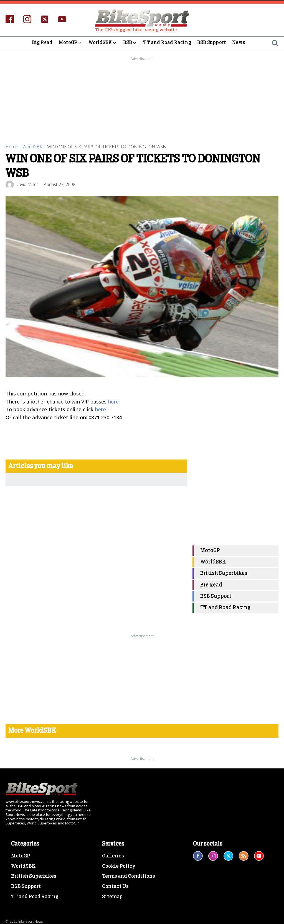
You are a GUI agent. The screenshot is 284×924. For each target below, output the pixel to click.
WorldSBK (100, 42)
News (238, 42)
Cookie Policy (118, 866)
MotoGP (68, 42)
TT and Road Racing (167, 42)
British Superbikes (223, 573)
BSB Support (211, 42)
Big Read (42, 42)
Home (12, 147)
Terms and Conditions (128, 876)
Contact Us (115, 886)
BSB (127, 42)
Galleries (113, 856)
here (113, 401)
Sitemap (112, 896)
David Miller (26, 184)
